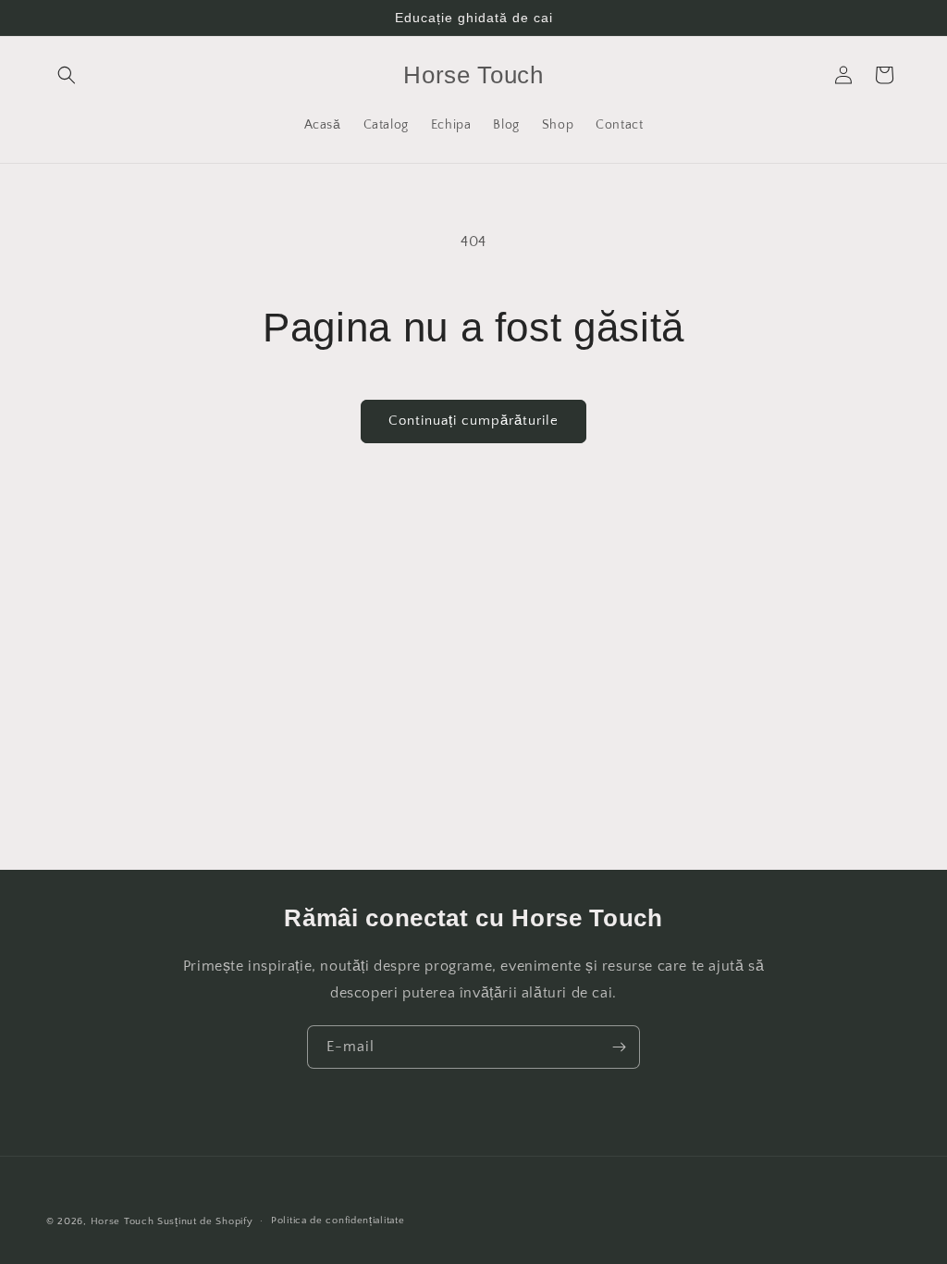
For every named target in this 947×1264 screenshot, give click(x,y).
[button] (66, 75)
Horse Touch (122, 1221)
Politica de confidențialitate (337, 1220)
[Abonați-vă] (618, 1047)
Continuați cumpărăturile (473, 420)
